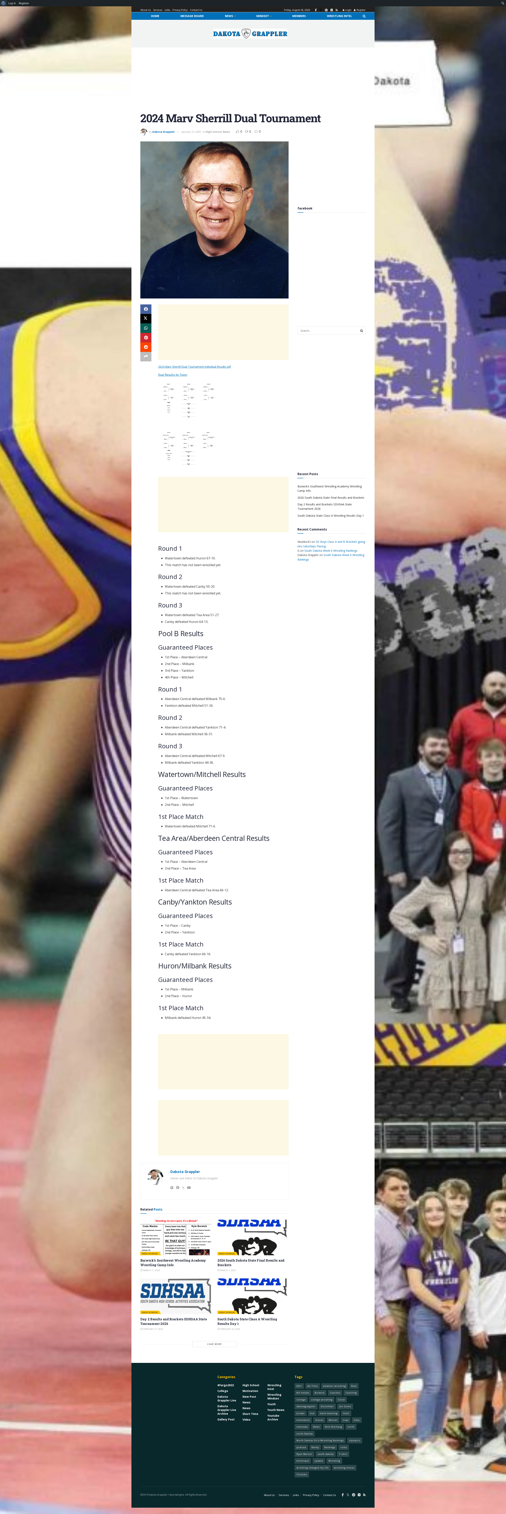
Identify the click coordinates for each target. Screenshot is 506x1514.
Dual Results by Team (172, 375)
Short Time (250, 1414)
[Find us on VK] (331, 10)
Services (157, 10)
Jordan (300, 1413)
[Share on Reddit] (145, 347)
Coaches (335, 1392)
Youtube (301, 1474)
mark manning (329, 1413)
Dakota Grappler (163, 132)
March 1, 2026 (228, 1270)
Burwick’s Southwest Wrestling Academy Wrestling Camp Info (173, 1262)
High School (214, 132)
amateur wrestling (334, 1385)
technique (302, 1460)
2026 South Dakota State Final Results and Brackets (330, 497)
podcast (301, 1447)
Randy (315, 1447)
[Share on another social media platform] (145, 356)
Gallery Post (226, 1419)
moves (319, 1419)
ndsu (357, 1419)
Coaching (351, 1392)
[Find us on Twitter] (320, 10)
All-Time (312, 1385)
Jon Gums (345, 1406)
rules (344, 1447)
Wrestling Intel (339, 16)
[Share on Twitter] (145, 318)
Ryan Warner (304, 1453)
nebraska (302, 1426)
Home (155, 16)
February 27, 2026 (153, 1328)
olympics (354, 1440)
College (222, 1391)
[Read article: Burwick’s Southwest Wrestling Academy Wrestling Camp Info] (175, 1237)
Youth (271, 1404)
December (327, 1406)
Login (348, 10)
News (229, 16)
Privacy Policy (180, 10)
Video (246, 1419)
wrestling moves (344, 1467)
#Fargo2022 (225, 1385)
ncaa (345, 1419)
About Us (145, 10)
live (312, 1413)
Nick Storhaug (333, 1426)
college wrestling (321, 1399)
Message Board (192, 16)
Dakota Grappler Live (226, 1398)
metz (346, 1413)
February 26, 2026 (230, 1328)
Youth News (275, 1410)
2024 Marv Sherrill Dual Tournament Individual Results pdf (194, 367)
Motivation (250, 1391)
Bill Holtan (302, 1392)
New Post (249, 1396)
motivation (303, 1419)
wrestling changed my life (312, 1467)
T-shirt (343, 1453)
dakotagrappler (305, 1406)
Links (167, 10)
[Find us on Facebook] (316, 10)
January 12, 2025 (191, 132)
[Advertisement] (253, 82)
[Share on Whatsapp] (145, 328)
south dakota (326, 1453)
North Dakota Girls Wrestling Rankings (320, 1440)
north (350, 1426)
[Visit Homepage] (250, 34)
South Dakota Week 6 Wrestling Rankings (330, 550)
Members (299, 16)
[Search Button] (364, 16)
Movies (333, 1419)
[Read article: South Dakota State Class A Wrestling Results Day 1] (253, 1296)
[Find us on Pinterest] (326, 10)
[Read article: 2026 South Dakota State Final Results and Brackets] (253, 1237)
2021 (299, 1385)
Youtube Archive (273, 1417)
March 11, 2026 (151, 1270)
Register (361, 10)
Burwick (320, 1392)
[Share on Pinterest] (145, 337)
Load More (214, 1344)
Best (354, 1385)
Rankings (329, 1447)
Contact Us (196, 10)
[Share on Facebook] (145, 309)
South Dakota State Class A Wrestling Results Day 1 (330, 515)
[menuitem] (3, 3)
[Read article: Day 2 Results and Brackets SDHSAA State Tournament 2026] (175, 1296)
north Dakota (304, 1433)
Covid (341, 1399)
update (318, 1460)
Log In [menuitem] (12, 3)
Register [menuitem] (24, 3)
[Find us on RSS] (337, 10)
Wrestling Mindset (274, 1396)
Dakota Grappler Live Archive (226, 1409)
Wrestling (334, 1460)
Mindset (262, 16)
